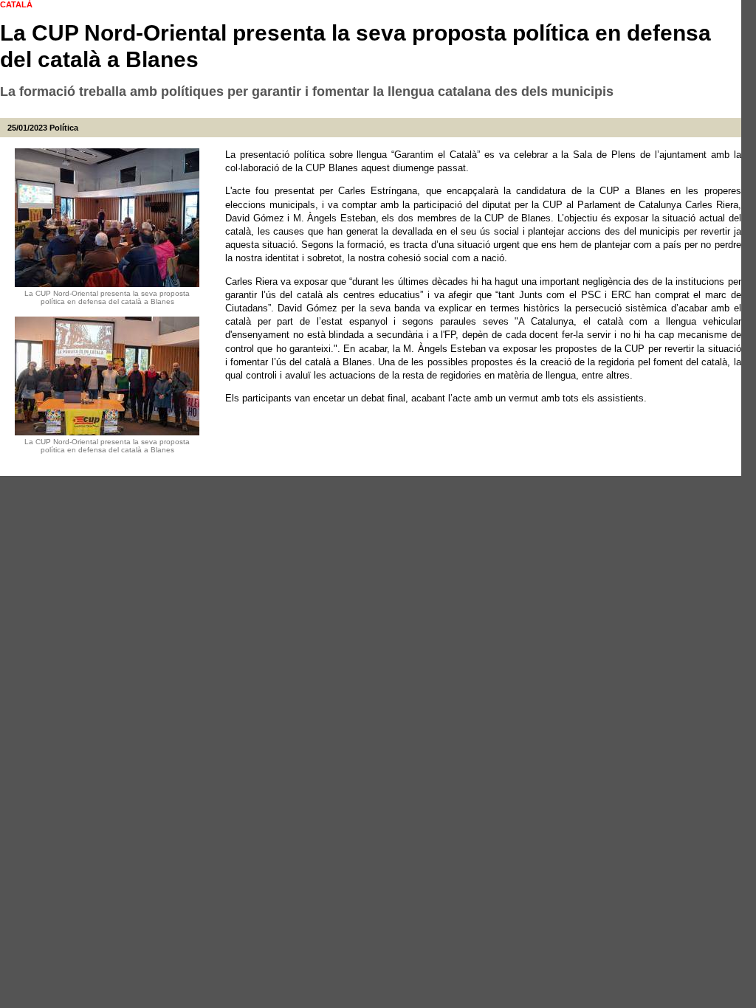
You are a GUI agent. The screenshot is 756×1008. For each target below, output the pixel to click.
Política (63, 127)
